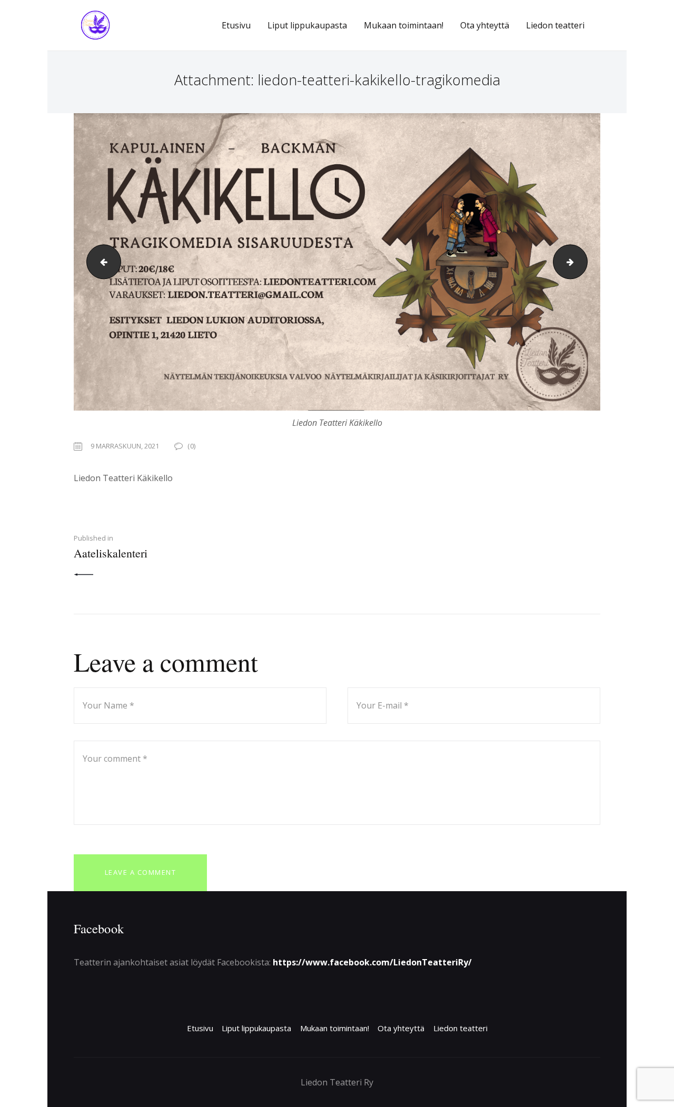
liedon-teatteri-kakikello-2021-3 (583, 261)
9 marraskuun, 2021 (125, 446)
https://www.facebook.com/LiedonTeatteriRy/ (372, 962)
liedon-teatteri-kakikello (99, 261)
